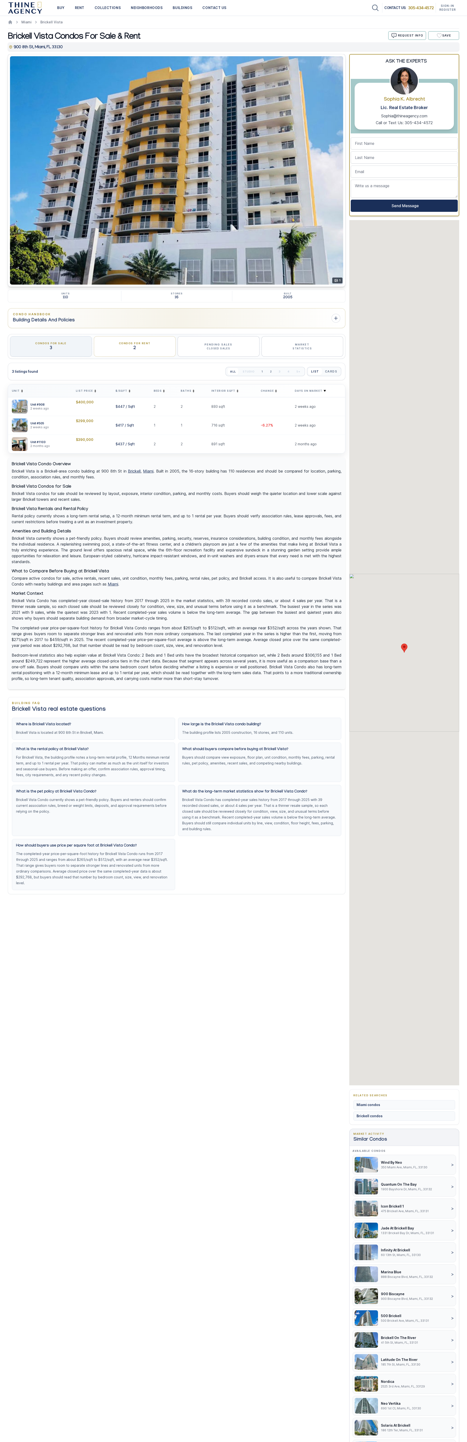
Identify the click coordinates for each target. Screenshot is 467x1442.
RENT (79, 8)
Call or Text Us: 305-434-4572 (404, 122)
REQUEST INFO (410, 35)
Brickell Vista (51, 22)
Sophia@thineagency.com (404, 115)
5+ (298, 371)
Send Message (404, 205)
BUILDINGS (182, 8)
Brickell (134, 471)
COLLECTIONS (108, 8)
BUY (61, 8)
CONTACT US (214, 8)
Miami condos (368, 1105)
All (233, 371)
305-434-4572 (421, 7)
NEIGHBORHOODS (146, 8)
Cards (331, 371)
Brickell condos (370, 1116)
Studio (249, 371)
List (315, 371)
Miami (26, 22)
